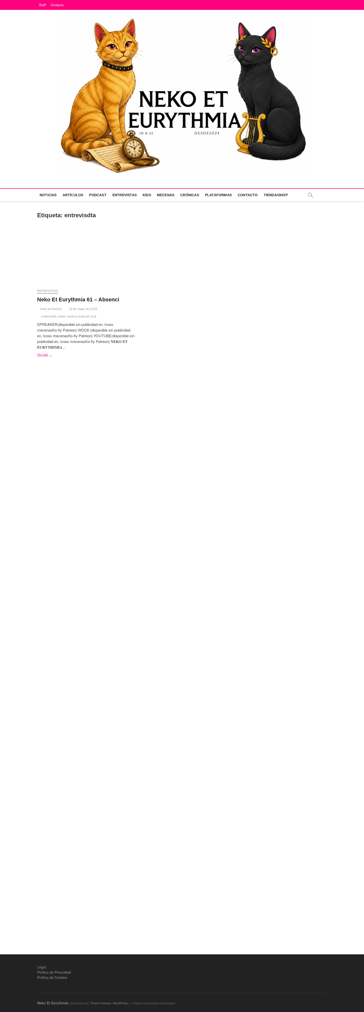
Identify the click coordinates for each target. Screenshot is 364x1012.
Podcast (97, 195)
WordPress (120, 1003)
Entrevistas (124, 195)
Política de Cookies (52, 977)
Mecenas (165, 195)
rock (93, 316)
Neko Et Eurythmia (52, 1002)
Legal (41, 966)
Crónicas (189, 195)
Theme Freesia (100, 1003)
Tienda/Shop (276, 195)
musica (72, 316)
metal (62, 316)
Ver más (49, 355)
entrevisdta (49, 316)
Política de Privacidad (54, 972)
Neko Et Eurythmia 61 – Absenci (78, 299)
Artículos (73, 195)
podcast (83, 316)
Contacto (57, 4)
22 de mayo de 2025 (82, 309)
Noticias (48, 195)
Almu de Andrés (50, 309)
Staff (42, 4)
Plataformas (218, 195)
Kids (147, 195)
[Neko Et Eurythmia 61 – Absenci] (86, 256)
